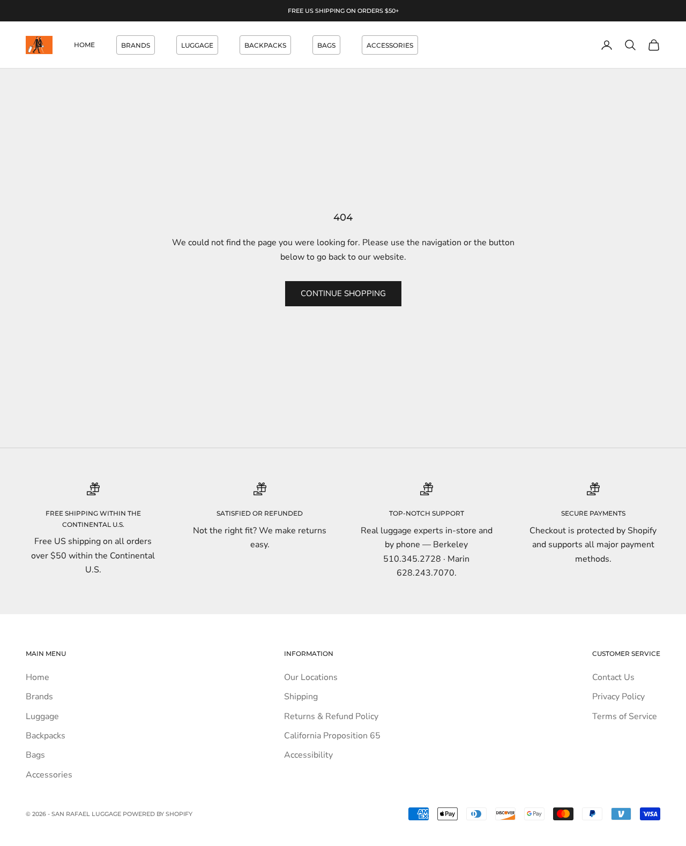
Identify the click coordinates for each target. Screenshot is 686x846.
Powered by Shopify (157, 814)
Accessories (390, 45)
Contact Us (613, 677)
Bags (326, 45)
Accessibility (308, 755)
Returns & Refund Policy (331, 716)
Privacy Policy (618, 697)
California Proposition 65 (332, 736)
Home (84, 45)
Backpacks (265, 45)
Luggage (197, 45)
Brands (135, 45)
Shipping (301, 697)
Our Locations (311, 677)
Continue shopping (343, 293)
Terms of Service (624, 716)
